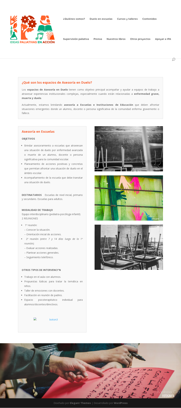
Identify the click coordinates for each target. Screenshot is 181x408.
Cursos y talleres (127, 19)
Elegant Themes (80, 403)
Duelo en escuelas (101, 19)
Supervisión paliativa (76, 39)
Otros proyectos (140, 39)
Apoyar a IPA (163, 39)
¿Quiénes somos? (74, 19)
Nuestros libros (116, 39)
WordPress (121, 403)
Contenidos (149, 19)
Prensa (98, 39)
